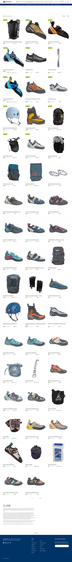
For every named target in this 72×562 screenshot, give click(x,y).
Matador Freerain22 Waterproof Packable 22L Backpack (12, 41)
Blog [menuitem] (59, 4)
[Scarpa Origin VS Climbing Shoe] (13, 452)
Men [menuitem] (12, 4)
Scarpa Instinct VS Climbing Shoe (53, 41)
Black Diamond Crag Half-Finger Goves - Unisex (33, 295)
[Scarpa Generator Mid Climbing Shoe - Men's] (36, 86)
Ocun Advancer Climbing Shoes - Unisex (32, 211)
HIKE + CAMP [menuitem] (35, 4)
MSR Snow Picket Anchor (52, 69)
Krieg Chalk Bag (6, 436)
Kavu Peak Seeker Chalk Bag (8, 380)
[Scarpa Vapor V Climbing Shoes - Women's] (13, 396)
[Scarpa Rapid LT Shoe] (36, 57)
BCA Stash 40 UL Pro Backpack (8, 295)
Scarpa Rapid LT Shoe (29, 69)
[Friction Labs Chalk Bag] (58, 396)
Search (41, 540)
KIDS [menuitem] (20, 4)
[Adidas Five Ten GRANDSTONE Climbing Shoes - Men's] (58, 311)
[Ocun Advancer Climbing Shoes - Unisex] (36, 199)
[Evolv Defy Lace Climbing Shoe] (36, 144)
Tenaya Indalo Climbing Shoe (8, 69)
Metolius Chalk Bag (29, 464)
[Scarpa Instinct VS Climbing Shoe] (58, 29)
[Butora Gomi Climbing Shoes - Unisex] (13, 227)
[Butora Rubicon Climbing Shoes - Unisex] (13, 255)
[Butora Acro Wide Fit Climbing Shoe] (58, 340)
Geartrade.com (7, 558)
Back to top (36, 533)
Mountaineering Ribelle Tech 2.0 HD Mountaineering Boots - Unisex (36, 324)
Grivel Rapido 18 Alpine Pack (53, 128)
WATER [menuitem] (43, 4)
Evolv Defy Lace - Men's (52, 98)
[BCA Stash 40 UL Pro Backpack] (13, 283)
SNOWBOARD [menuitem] (28, 4)
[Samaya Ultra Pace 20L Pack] (58, 144)
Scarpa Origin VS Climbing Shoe (8, 464)
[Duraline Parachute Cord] (58, 452)
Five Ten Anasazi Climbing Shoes (53, 211)
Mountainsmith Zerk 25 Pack (8, 183)
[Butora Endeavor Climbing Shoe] (13, 340)
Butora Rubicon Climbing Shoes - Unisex (10, 267)
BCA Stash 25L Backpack (52, 267)
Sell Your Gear (33, 542)
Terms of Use (33, 548)
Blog (40, 546)
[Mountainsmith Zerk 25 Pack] (13, 172)
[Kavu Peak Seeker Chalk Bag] (13, 368)
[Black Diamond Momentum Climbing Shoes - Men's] (13, 199)
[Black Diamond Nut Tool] (36, 368)
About (32, 540)
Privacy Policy (33, 550)
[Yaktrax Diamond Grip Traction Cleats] (58, 172)
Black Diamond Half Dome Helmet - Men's (10, 128)
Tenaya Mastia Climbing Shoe (8, 98)
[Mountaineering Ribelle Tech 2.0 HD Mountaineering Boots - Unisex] (36, 311)
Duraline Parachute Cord (52, 464)
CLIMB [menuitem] (48, 4)
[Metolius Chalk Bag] (36, 452)
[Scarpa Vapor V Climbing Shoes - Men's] (36, 396)
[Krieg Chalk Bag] (13, 424)
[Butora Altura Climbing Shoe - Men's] (58, 368)
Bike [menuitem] (40, 4)
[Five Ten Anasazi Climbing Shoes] (58, 199)
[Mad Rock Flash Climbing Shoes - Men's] (36, 480)
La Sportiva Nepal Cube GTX (30, 128)
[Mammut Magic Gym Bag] (36, 172)
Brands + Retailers (43, 542)
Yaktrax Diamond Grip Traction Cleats (54, 183)
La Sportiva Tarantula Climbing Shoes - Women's (56, 239)
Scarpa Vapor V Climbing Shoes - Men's (32, 408)
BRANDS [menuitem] (56, 4)
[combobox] (34, 2)
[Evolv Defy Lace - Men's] (58, 86)
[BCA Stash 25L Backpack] (58, 255)
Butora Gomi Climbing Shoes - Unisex (9, 239)
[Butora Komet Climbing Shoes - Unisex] (36, 424)
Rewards (32, 552)
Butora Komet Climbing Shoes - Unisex (32, 436)
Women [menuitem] (16, 4)
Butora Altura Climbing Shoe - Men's (54, 380)
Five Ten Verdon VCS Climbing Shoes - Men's (10, 492)
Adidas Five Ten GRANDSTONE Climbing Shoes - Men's (57, 323)
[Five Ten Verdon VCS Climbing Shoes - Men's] (13, 480)
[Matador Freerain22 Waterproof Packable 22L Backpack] (13, 29)
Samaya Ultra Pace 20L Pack (52, 156)
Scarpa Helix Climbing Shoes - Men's (54, 295)
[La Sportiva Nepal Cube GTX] (36, 116)
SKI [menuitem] (23, 4)
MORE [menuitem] (52, 4)
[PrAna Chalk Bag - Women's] (13, 144)
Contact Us (41, 544)
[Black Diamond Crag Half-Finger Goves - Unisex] (36, 283)
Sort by (4, 16)
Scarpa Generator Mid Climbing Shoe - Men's (33, 98)
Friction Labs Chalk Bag (52, 408)
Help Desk (33, 544)
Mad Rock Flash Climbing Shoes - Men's (32, 492)
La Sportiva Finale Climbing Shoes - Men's (55, 436)
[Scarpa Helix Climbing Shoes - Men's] (58, 283)
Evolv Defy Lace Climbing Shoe (31, 156)
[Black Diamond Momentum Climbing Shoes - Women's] (36, 255)
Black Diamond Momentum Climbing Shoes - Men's (11, 211)
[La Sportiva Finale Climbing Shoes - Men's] (58, 424)
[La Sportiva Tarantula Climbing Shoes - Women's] (58, 227)
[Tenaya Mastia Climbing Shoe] (13, 86)
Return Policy (42, 548)
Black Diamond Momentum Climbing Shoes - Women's (35, 267)
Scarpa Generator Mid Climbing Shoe (32, 41)
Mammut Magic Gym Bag (30, 183)
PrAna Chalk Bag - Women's (7, 156)
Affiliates (32, 546)
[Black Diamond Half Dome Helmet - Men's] (13, 116)
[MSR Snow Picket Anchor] (58, 57)
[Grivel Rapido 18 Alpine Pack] (58, 116)
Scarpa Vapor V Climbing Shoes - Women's (10, 408)
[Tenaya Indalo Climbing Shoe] (13, 57)
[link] (31, 498)
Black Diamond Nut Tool (30, 380)
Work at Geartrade (43, 550)
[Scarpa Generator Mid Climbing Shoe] (36, 29)
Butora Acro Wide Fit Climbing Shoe (54, 352)
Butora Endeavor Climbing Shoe (8, 352)
